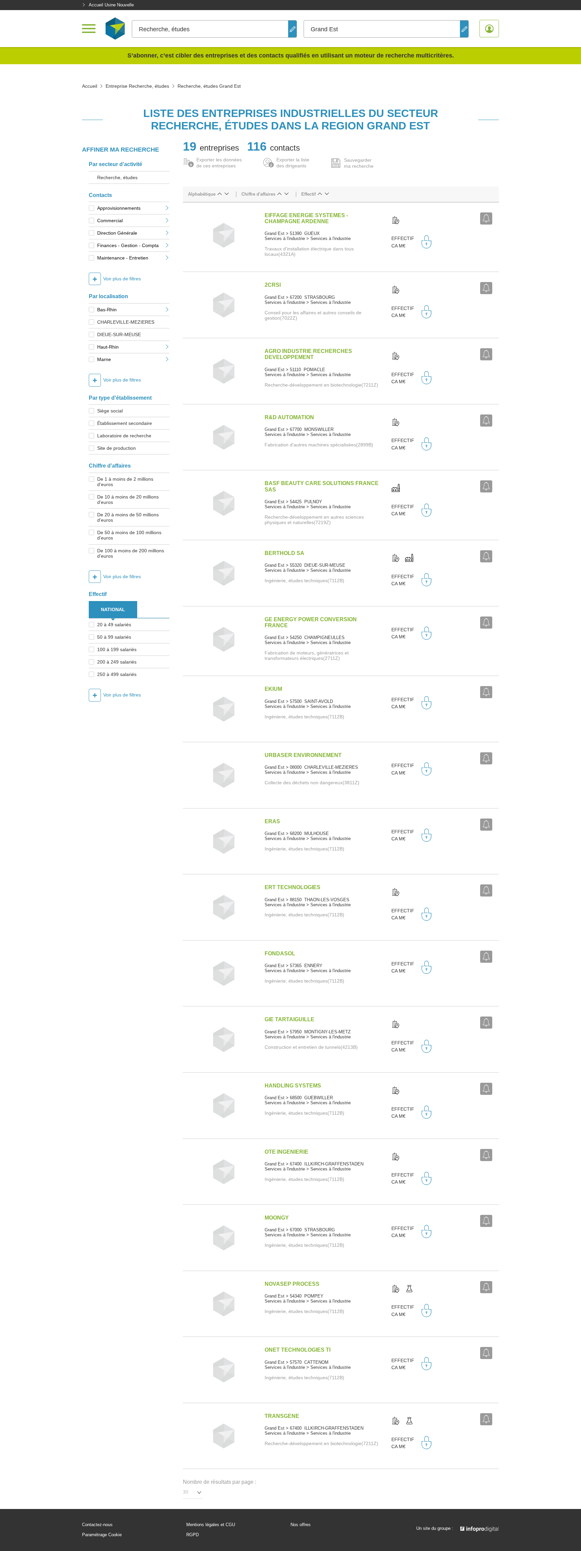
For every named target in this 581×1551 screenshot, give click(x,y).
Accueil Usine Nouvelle (111, 4)
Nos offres (300, 1524)
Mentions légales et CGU (210, 1524)
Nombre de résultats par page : (219, 1482)
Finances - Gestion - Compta (128, 245)
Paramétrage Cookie (102, 1535)
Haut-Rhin (108, 347)
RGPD (192, 1535)
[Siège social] (395, 220)
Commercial (110, 220)
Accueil (89, 86)
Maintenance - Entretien (122, 258)
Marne (104, 359)
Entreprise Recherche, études (137, 86)
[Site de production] (395, 488)
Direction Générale (117, 233)
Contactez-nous (97, 1524)
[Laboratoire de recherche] (409, 1289)
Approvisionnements (119, 208)
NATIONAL (113, 609)
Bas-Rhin (107, 309)
